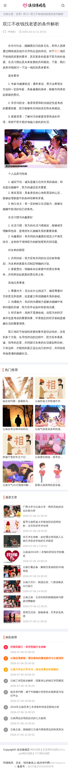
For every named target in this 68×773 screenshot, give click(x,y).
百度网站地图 (50, 749)
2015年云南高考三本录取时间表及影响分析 (34, 706)
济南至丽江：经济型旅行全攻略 (28, 646)
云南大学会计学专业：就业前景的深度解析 (34, 669)
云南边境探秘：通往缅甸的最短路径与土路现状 (37, 658)
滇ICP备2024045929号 (40, 766)
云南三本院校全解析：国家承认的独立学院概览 (37, 680)
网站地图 (35, 749)
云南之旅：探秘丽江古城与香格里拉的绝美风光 (37, 729)
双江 (25, 14)
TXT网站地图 (42, 753)
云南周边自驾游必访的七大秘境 (28, 718)
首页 (18, 14)
